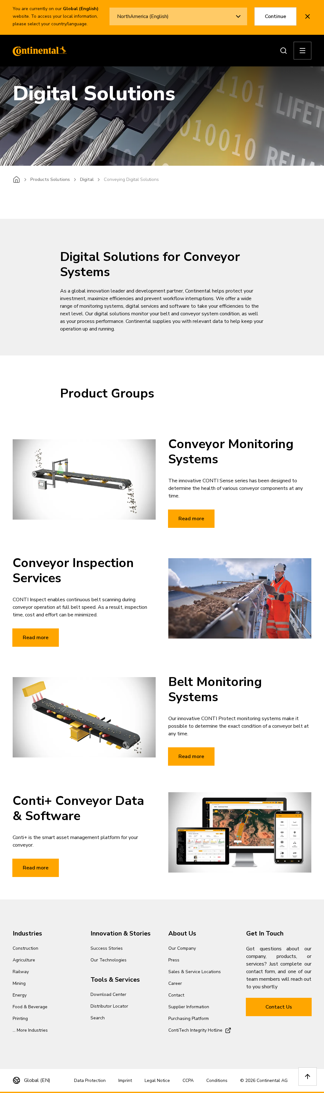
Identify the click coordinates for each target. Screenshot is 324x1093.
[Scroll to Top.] (307, 1076)
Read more (191, 518)
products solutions (50, 179)
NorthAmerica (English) (143, 16)
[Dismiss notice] (307, 16)
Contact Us (278, 1006)
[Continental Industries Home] (38, 50)
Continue (275, 16)
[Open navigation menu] (302, 50)
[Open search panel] (283, 50)
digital (87, 179)
